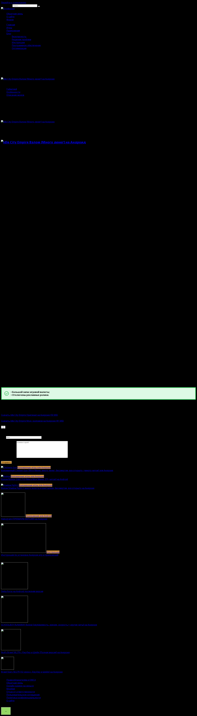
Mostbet (10, 688)
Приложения (13, 30)
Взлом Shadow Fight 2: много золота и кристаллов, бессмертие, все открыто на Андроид (47, 488)
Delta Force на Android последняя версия (22, 591)
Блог (8, 33)
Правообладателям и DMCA (21, 679)
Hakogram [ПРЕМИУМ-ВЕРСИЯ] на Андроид (24, 518)
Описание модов (15, 95)
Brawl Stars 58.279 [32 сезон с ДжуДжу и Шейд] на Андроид (32, 671)
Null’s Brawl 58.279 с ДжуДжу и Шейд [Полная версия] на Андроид (35, 652)
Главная (10, 24)
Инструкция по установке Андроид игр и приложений (29, 554)
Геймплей (11, 89)
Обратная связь (14, 13)
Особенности (13, 92)
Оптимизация (19, 48)
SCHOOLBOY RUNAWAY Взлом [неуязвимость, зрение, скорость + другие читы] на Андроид (49, 624)
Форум (10, 19)
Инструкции (18, 42)
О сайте (10, 16)
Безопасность (19, 36)
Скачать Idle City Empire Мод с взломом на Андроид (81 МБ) (32, 420)
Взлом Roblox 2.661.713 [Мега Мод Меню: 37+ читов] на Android (34, 479)
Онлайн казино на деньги (20, 685)
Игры (9, 27)
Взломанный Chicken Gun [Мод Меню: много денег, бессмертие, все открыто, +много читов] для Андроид (57, 470)
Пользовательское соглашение (23, 694)
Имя (3, 437)
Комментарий (8, 457)
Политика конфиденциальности (23, 697)
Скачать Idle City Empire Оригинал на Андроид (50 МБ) (29, 414)
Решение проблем (21, 39)
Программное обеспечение (26, 45)
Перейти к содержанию (13, 2)
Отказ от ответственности (20, 691)
